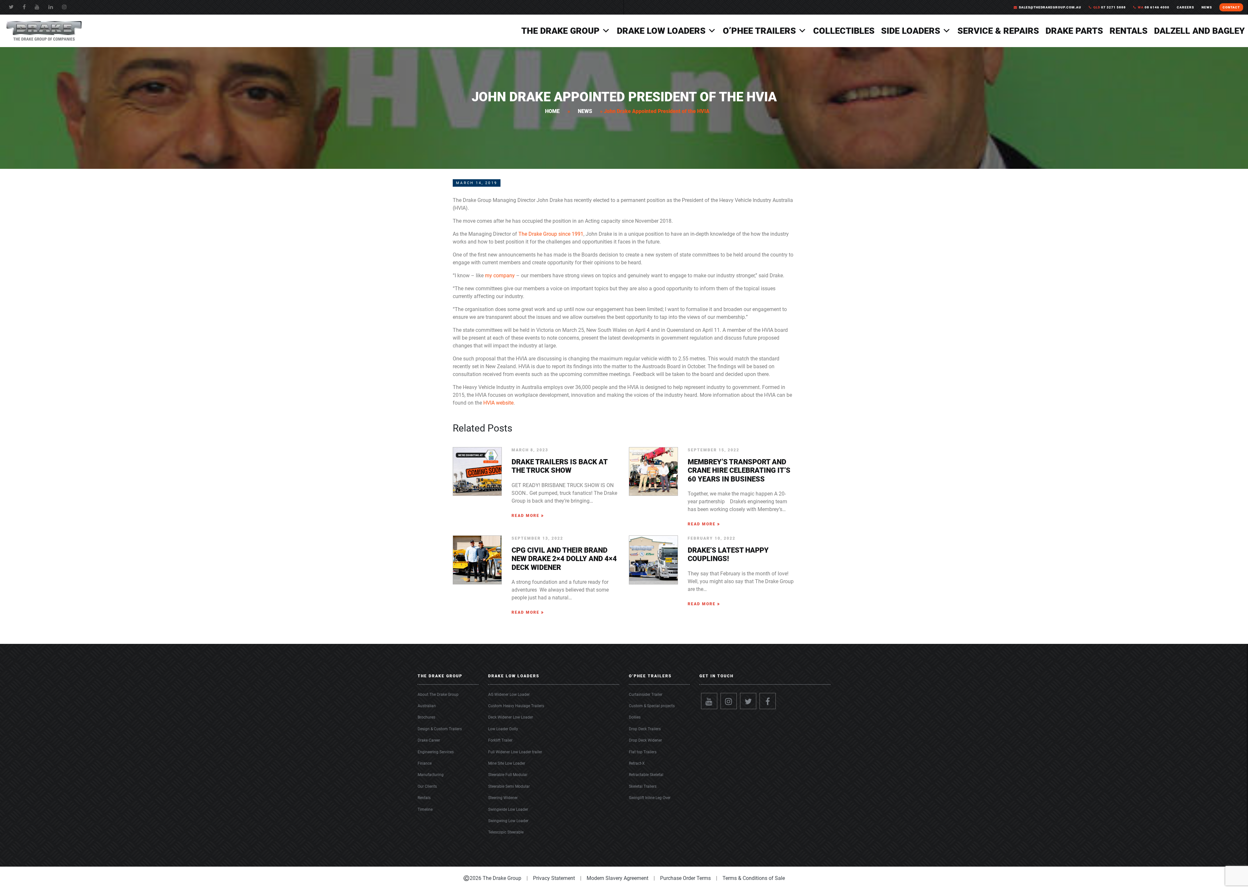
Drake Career (429, 740)
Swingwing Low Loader (508, 821)
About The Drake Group (438, 694)
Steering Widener (503, 798)
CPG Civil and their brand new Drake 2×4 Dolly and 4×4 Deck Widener (564, 558)
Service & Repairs (998, 31)
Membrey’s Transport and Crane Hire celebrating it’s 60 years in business (739, 470)
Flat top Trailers (642, 752)
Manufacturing (431, 774)
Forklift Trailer (500, 740)
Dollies (635, 717)
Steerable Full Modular (507, 774)
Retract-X (637, 763)
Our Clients (427, 786)
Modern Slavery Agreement (617, 878)
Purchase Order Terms (685, 878)
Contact (1231, 7)
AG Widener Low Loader (509, 694)
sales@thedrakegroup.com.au (1050, 7)
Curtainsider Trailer (645, 694)
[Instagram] (728, 701)
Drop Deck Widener (645, 740)
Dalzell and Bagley (1199, 31)
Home (552, 111)
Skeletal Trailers (642, 786)
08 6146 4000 (1153, 7)
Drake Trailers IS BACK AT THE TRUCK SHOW (559, 466)
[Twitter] (11, 7)
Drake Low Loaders (661, 31)
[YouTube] (37, 7)
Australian (427, 706)
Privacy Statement (554, 878)
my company (500, 275)
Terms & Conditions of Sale (753, 878)
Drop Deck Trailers (645, 729)
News (585, 111)
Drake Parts (1074, 31)
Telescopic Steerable (506, 832)
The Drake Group (560, 31)
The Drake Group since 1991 (550, 234)
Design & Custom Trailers (440, 729)
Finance (425, 763)
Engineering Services (436, 752)
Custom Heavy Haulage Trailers (516, 706)
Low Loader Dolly (503, 729)
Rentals (1129, 31)
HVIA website (498, 403)
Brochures (426, 717)
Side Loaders (910, 31)
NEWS (1207, 7)
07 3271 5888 (1109, 7)
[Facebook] (24, 7)
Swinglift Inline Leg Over (649, 798)
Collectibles (844, 31)
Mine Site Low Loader (506, 763)
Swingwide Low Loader (508, 809)
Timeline (425, 809)
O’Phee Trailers (759, 31)
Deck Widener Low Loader (510, 717)
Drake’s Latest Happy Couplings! (728, 554)
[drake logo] (44, 30)
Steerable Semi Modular (509, 786)
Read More (526, 515)
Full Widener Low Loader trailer (515, 752)
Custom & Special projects (652, 706)
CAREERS (1185, 7)
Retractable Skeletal (646, 774)
